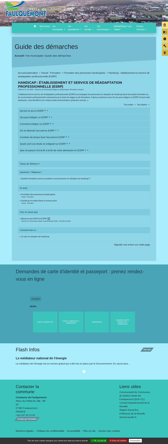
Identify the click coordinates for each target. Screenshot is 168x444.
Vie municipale (34, 55)
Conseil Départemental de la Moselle (134, 404)
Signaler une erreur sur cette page (132, 244)
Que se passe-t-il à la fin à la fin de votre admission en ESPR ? (53, 150)
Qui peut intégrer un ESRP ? (35, 117)
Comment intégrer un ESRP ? (36, 124)
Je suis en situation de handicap (35, 237)
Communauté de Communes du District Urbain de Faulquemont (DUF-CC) (134, 396)
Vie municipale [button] (57, 28)
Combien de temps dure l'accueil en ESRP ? (44, 137)
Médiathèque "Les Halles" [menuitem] (122, 28)
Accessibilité (73, 431)
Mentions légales (25, 431)
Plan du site (89, 431)
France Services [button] (140, 28)
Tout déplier (143, 105)
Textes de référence (29, 164)
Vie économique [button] (103, 28)
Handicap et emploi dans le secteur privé (39, 201)
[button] (34, 26)
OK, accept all (99, 441)
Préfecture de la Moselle (132, 413)
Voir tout (147, 349)
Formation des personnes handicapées (85, 72)
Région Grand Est (128, 410)
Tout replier (130, 105)
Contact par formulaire (27, 419)
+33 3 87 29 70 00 (25, 415)
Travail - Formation (51, 72)
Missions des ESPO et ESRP (35, 219)
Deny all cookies (118, 441)
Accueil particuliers (28, 72)
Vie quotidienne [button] (74, 28)
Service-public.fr (127, 417)
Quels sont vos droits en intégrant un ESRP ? (44, 144)
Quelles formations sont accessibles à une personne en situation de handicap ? (55, 179)
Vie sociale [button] (88, 28)
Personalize (135, 441)
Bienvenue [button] (45, 26)
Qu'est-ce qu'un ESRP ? (33, 111)
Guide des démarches (58, 55)
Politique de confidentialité (50, 431)
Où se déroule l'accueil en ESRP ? (38, 130)
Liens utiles (130, 386)
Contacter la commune (27, 389)
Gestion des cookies (109, 431)
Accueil (19, 55)
